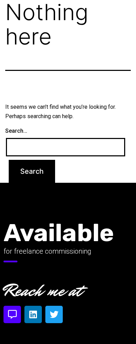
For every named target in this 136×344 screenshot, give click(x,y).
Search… (16, 131)
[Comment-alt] (12, 314)
